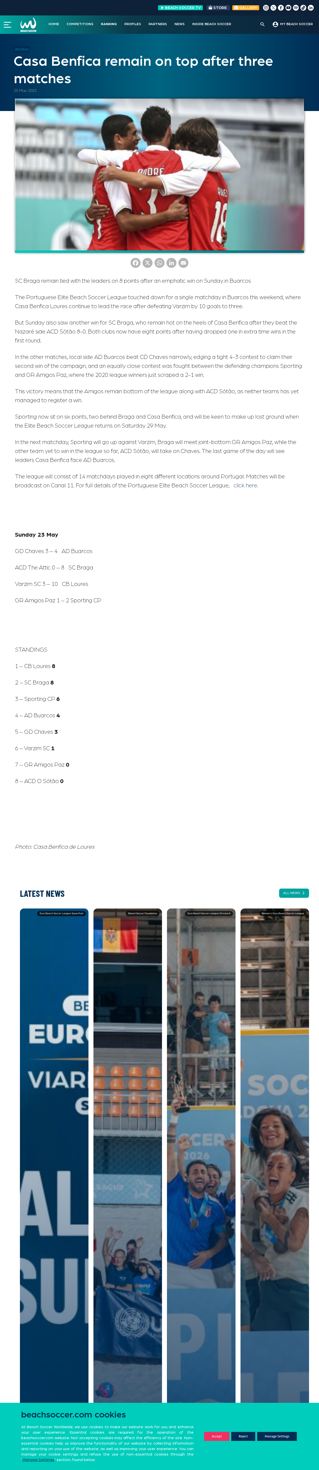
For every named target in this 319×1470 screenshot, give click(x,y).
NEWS (179, 24)
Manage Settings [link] (38, 1460)
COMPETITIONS (80, 24)
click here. (246, 486)
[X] (148, 265)
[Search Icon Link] (262, 24)
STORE (220, 8)
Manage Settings (277, 1436)
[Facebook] (136, 265)
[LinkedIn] (171, 265)
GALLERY (247, 8)
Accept (217, 1436)
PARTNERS (158, 24)
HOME (54, 24)
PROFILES (132, 24)
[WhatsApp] (159, 265)
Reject (243, 1436)
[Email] (183, 265)
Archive (21, 49)
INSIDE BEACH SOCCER (211, 24)
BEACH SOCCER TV (183, 8)
